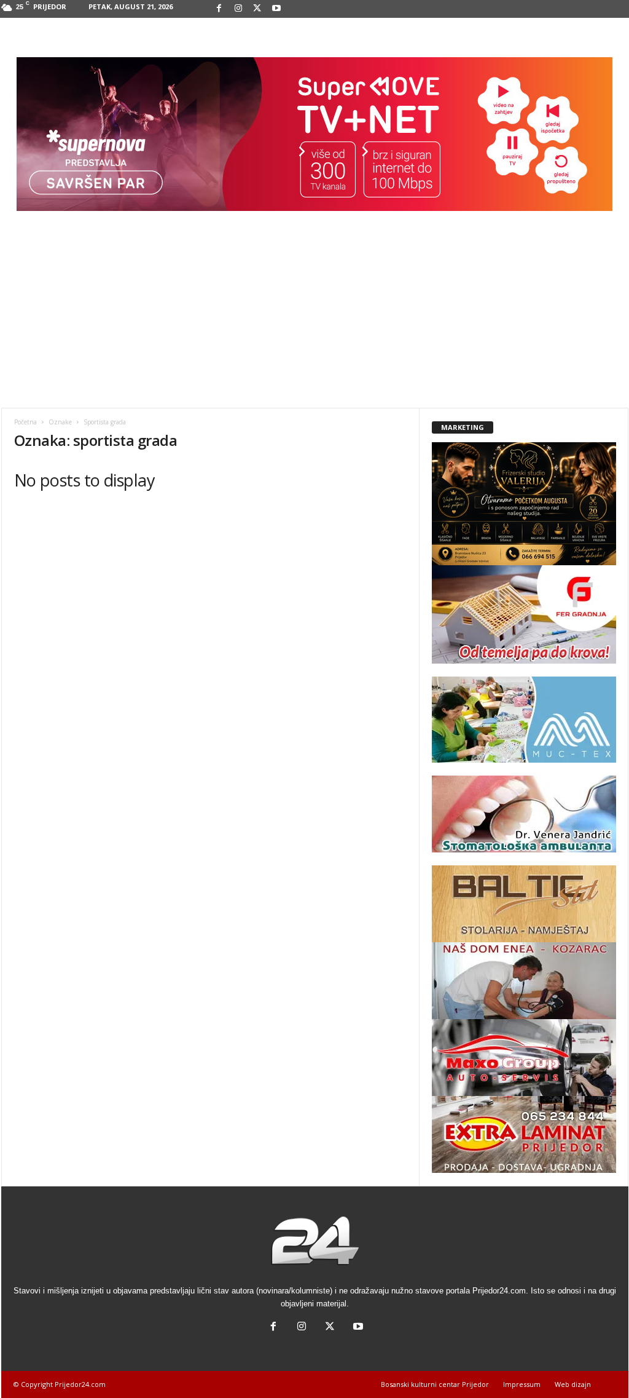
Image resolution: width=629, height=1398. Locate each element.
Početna (25, 422)
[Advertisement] (314, 315)
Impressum (522, 1384)
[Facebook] (219, 9)
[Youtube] (276, 9)
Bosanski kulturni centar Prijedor (435, 1384)
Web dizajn (573, 1384)
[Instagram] (238, 9)
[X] (257, 9)
